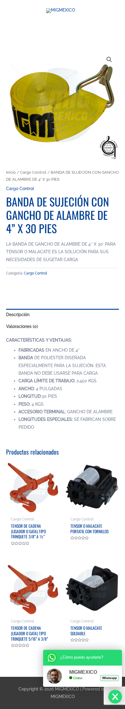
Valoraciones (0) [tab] (22, 326)
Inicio (11, 172)
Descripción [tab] (17, 314)
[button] (109, 59)
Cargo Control (33, 172)
